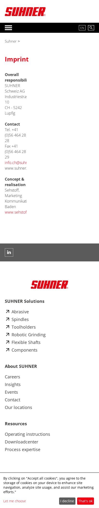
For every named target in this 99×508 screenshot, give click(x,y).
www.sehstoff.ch (19, 212)
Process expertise (22, 449)
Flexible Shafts (26, 342)
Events (11, 392)
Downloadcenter (21, 442)
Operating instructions (27, 434)
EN (82, 28)
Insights (13, 384)
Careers (12, 377)
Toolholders (24, 327)
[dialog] (49, 491)
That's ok (85, 501)
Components (24, 350)
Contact (12, 400)
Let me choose (14, 501)
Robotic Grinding (29, 334)
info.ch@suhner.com (22, 162)
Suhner (11, 41)
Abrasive (20, 312)
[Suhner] (25, 11)
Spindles (20, 319)
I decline (67, 501)
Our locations (18, 407)
